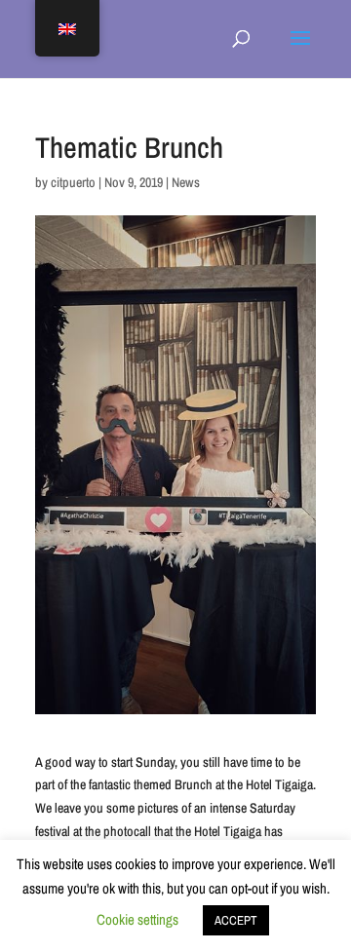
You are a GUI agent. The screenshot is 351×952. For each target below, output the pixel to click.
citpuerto (73, 182)
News (186, 182)
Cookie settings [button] (137, 919)
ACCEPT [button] (235, 920)
